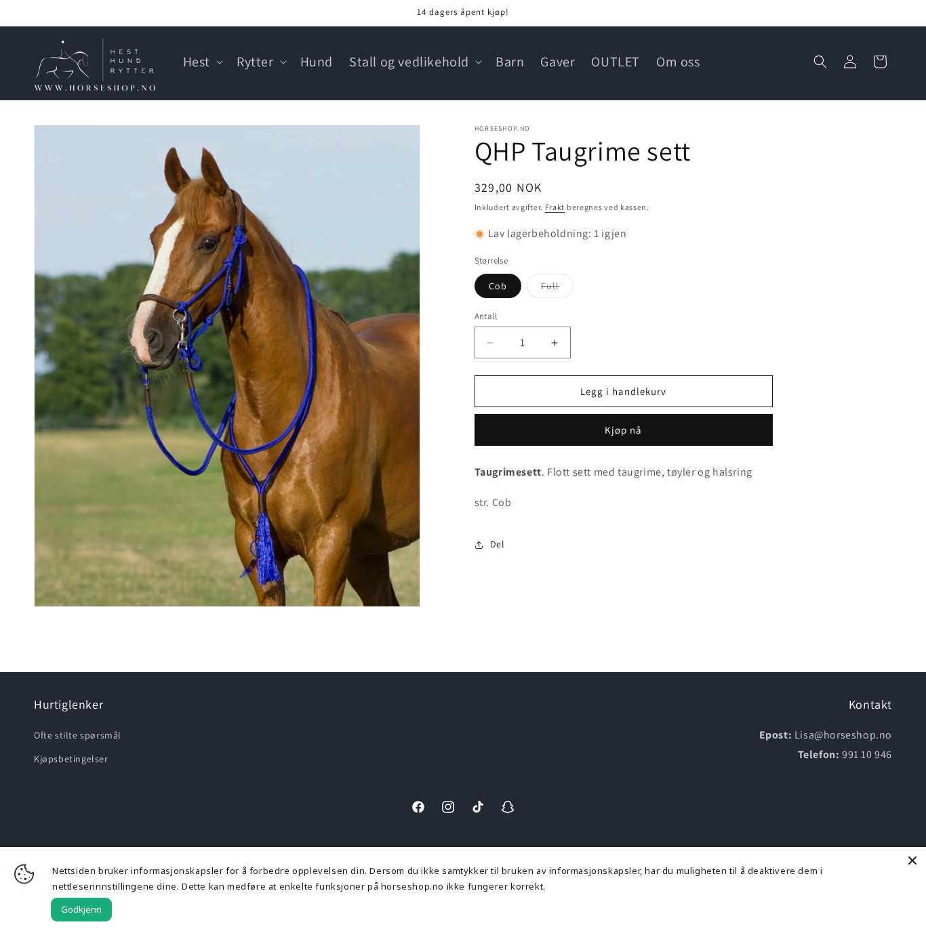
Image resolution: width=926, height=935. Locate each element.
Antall (486, 316)
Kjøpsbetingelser (71, 759)
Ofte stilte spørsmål (77, 735)
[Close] (912, 860)
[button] (201, 62)
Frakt (555, 207)
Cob (498, 286)
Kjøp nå (623, 429)
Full (557, 288)
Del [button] (497, 544)
